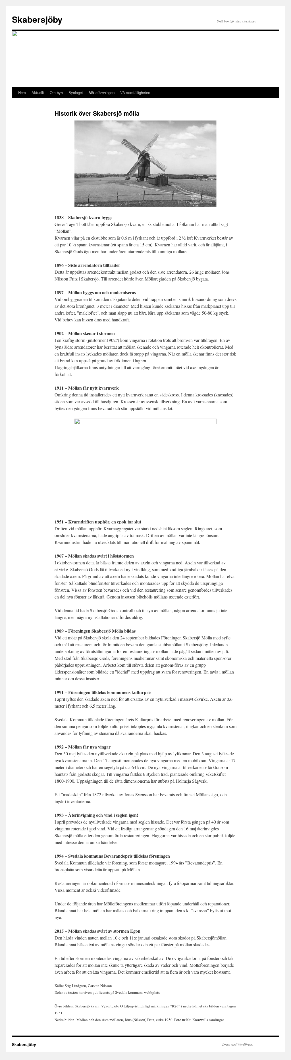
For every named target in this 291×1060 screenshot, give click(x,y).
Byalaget (75, 92)
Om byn (56, 92)
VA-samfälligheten (135, 92)
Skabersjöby (37, 19)
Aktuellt (38, 92)
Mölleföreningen (102, 92)
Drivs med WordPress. (237, 1044)
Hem (22, 92)
